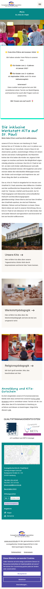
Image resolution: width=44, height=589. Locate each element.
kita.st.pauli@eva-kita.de (12, 485)
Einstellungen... (22, 585)
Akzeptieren (22, 574)
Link (9, 410)
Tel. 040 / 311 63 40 (11, 480)
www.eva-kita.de (11, 541)
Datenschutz (16, 552)
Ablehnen (22, 579)
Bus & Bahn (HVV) (10, 489)
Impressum (28, 552)
